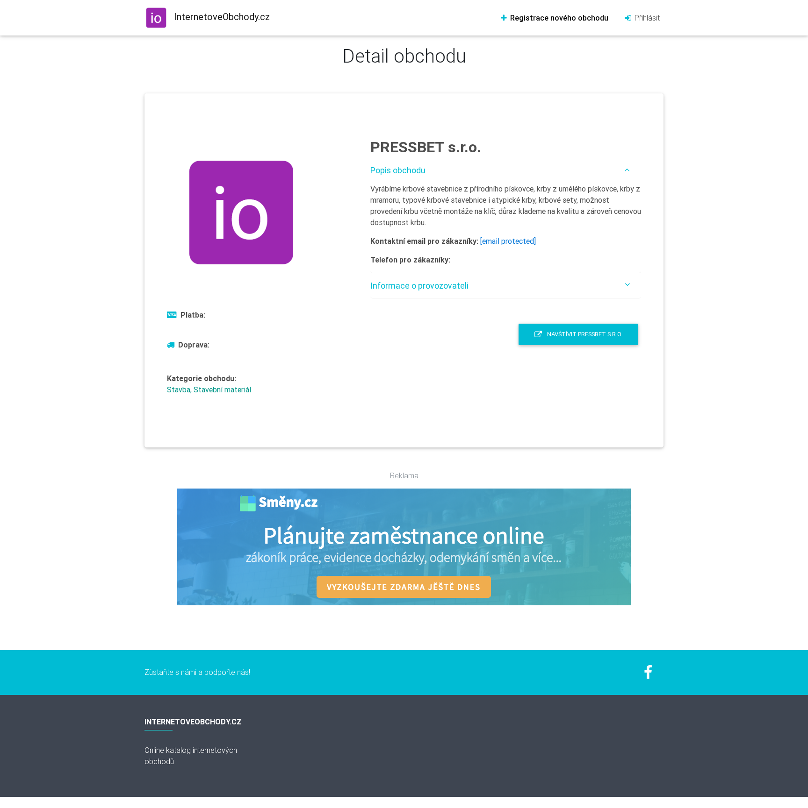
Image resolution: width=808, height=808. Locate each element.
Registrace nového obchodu (558, 17)
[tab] (505, 170)
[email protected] (508, 241)
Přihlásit (646, 17)
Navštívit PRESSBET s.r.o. (584, 334)
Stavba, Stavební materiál (209, 389)
